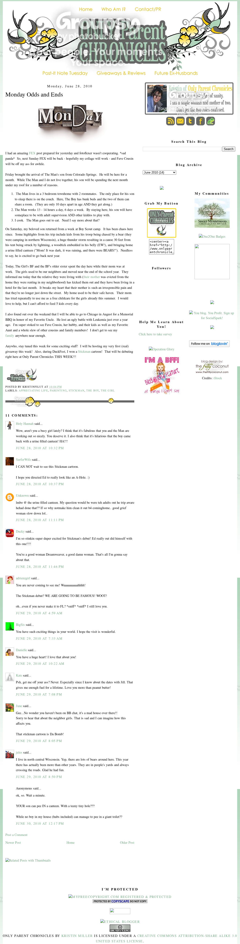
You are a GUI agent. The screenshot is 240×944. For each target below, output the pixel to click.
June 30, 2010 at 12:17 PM (40, 823)
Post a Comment (16, 834)
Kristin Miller (77, 935)
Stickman (84, 351)
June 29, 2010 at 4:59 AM (39, 613)
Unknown (22, 495)
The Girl (108, 390)
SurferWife (23, 459)
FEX (32, 153)
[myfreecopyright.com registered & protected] (120, 896)
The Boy (92, 390)
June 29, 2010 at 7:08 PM (39, 694)
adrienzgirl (23, 578)
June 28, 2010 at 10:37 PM (40, 484)
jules (19, 752)
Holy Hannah (25, 423)
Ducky (20, 531)
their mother (91, 277)
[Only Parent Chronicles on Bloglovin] (209, 346)
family (9, 335)
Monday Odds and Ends (34, 94)
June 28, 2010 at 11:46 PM (40, 566)
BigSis (20, 624)
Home (71, 842)
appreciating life (33, 390)
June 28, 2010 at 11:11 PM (40, 520)
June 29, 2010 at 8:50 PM (39, 776)
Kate (19, 675)
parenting (58, 390)
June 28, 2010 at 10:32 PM (40, 448)
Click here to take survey (155, 334)
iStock (218, 378)
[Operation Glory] (161, 349)
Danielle (21, 650)
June (19, 706)
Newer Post (13, 842)
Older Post (127, 842)
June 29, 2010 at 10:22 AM (40, 663)
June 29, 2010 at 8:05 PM (39, 741)
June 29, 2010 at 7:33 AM (39, 638)
